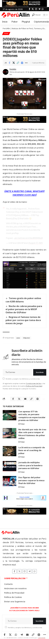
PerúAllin (13, 69)
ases (18, 338)
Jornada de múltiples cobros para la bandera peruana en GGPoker (30, 465)
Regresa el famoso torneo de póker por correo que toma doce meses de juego (23, 320)
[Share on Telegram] (21, 635)
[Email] (27, 635)
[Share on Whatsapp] (16, 635)
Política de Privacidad (34, 386)
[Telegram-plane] (29, 571)
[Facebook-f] (14, 571)
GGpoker (26, 338)
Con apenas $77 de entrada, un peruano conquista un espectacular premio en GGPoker (31, 416)
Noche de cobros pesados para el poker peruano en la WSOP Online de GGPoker (24, 309)
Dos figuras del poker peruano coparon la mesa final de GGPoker (31, 480)
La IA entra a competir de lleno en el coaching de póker (31, 450)
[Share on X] (14, 63)
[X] (32, 9)
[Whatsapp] (34, 571)
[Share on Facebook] (9, 63)
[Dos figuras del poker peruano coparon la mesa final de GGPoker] (9, 481)
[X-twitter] (19, 571)
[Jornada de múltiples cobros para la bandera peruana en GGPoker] (9, 466)
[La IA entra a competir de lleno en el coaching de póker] (9, 451)
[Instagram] (36, 9)
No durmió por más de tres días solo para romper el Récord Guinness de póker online (32, 434)
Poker (6, 33)
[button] (36, 15)
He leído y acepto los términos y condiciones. (23, 379)
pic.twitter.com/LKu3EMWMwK (28, 238)
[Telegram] (39, 9)
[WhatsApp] (42, 9)
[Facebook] (29, 9)
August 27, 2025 (36, 242)
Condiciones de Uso (33, 383)
